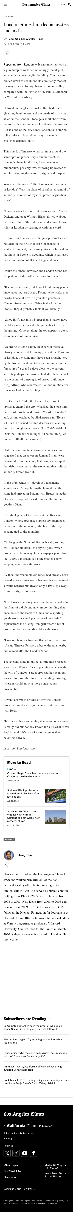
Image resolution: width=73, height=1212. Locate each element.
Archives (8, 17)
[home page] (36, 4)
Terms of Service (43, 1201)
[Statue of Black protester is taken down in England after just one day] (55, 796)
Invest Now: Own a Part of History (55, 1175)
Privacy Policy (58, 1201)
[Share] (7, 53)
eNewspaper (11, 1165)
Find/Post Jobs (12, 1171)
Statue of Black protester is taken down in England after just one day (23, 793)
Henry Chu (25, 855)
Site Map (8, 1139)
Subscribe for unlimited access (19, 1133)
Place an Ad (10, 1177)
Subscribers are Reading (25, 1018)
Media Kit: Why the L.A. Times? (56, 1167)
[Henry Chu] (9, 855)
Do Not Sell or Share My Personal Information (41, 1203)
